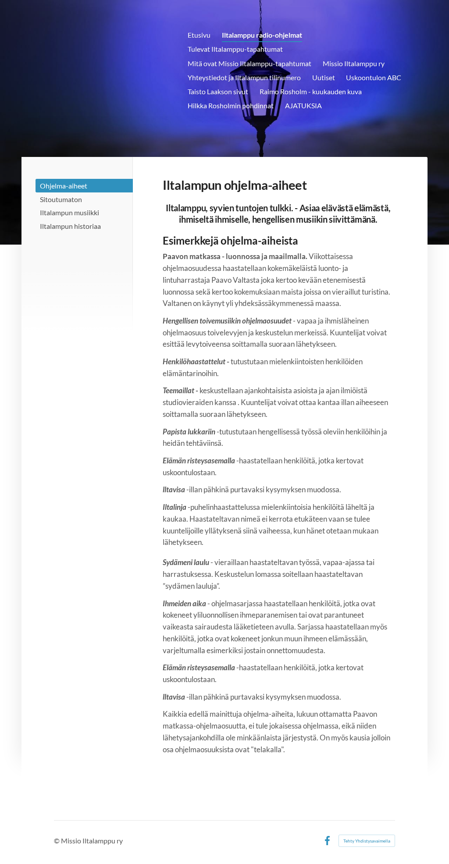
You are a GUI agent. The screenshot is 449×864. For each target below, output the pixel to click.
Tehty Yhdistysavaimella (366, 840)
